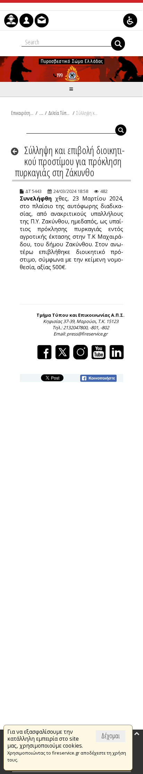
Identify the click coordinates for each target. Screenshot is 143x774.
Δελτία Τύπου (59, 112)
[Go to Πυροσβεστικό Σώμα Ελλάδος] (71, 69)
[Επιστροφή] (17, 151)
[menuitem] (11, 20)
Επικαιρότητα (22, 112)
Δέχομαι (110, 735)
